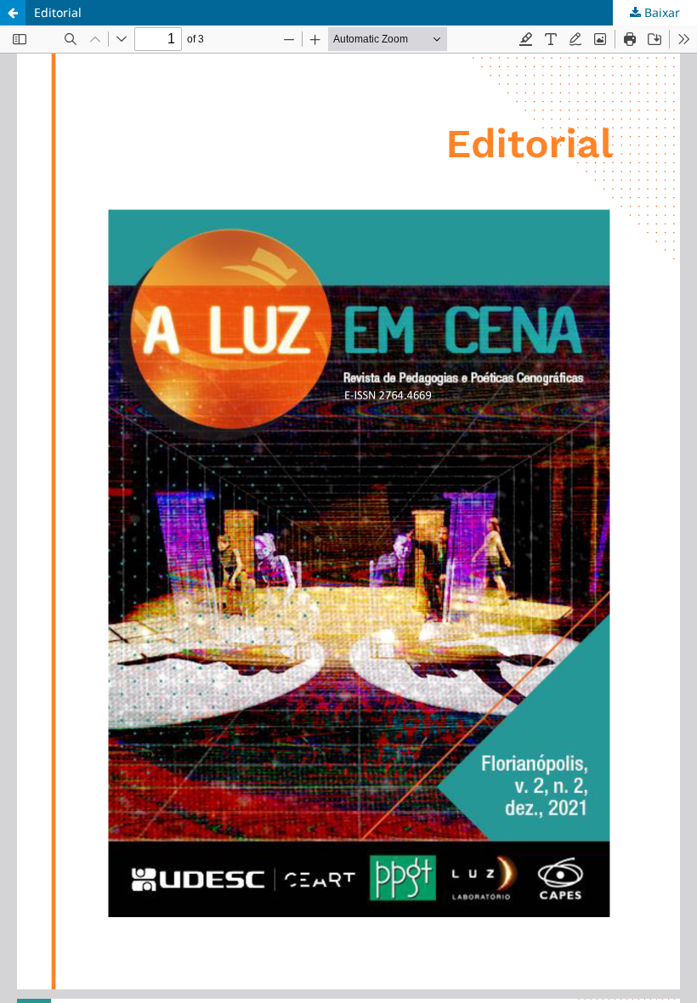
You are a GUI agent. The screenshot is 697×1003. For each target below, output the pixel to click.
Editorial (58, 12)
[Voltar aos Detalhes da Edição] (13, 13)
